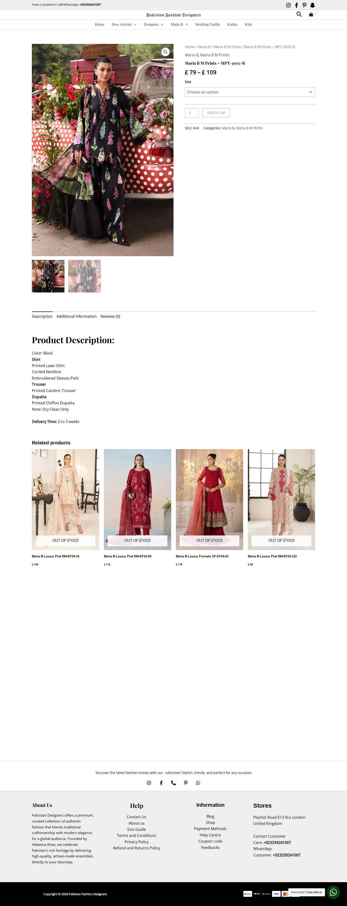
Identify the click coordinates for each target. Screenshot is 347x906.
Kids (248, 24)
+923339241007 (90, 4)
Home (99, 24)
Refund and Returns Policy (136, 848)
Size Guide (136, 829)
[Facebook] (296, 5)
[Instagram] (288, 5)
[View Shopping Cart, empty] (311, 15)
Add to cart (216, 113)
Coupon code (210, 841)
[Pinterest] (304, 5)
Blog (210, 816)
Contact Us (136, 816)
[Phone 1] (173, 783)
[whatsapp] (198, 783)
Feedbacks (210, 847)
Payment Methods (210, 828)
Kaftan (232, 24)
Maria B (177, 24)
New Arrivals (122, 24)
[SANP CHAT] (312, 5)
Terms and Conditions (136, 835)
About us (137, 823)
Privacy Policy (137, 841)
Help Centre (210, 835)
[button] (299, 14)
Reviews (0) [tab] (110, 316)
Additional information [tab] (76, 316)
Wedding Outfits (207, 24)
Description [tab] (42, 316)
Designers (151, 24)
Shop (210, 822)
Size (188, 81)
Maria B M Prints (227, 46)
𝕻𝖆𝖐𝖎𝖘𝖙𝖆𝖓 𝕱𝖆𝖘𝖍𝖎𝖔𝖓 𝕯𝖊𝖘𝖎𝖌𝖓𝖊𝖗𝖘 (173, 15)
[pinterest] (186, 783)
